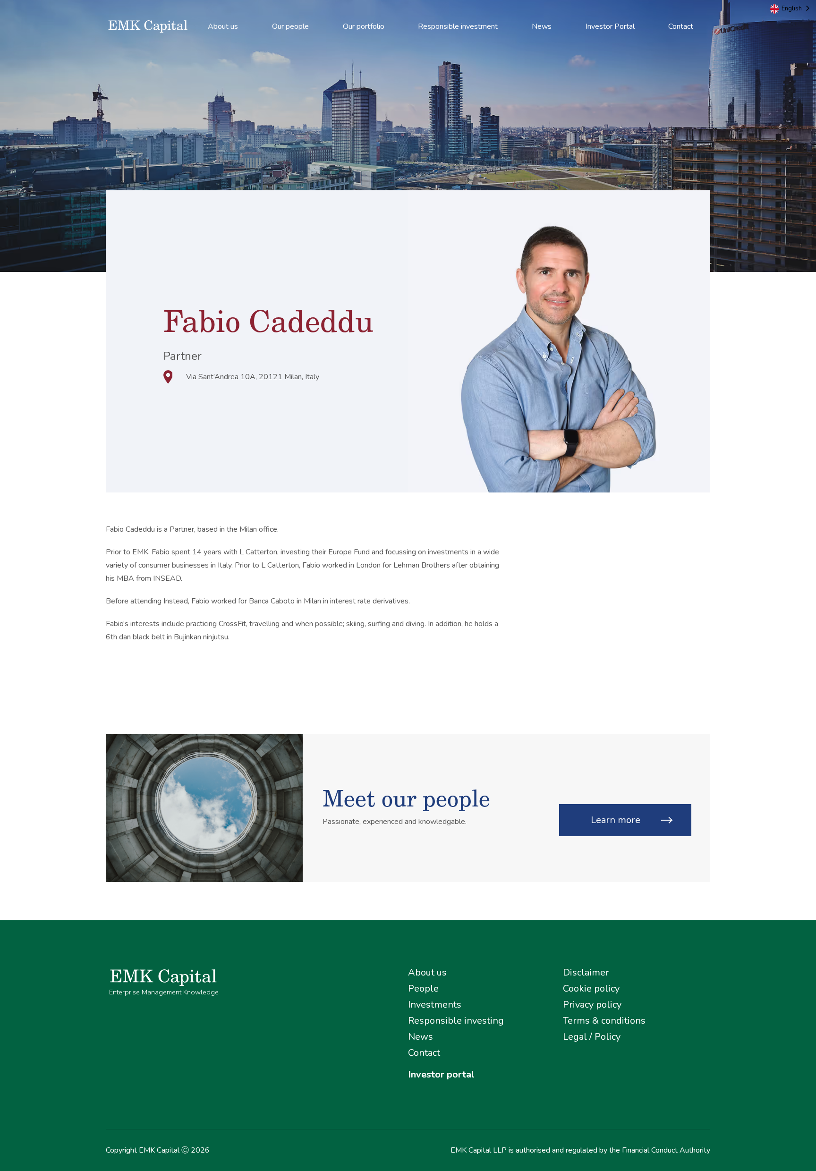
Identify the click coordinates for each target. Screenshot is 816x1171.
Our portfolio (363, 26)
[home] (148, 26)
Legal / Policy (591, 1036)
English (792, 8)
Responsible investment (458, 26)
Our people (290, 26)
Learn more (615, 820)
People (423, 988)
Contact (680, 26)
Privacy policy (592, 1004)
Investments (434, 1004)
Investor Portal (610, 26)
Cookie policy (591, 988)
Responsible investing (456, 1020)
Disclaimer (586, 972)
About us (223, 26)
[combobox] (790, 8)
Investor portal (441, 1074)
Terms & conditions (604, 1020)
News (542, 26)
